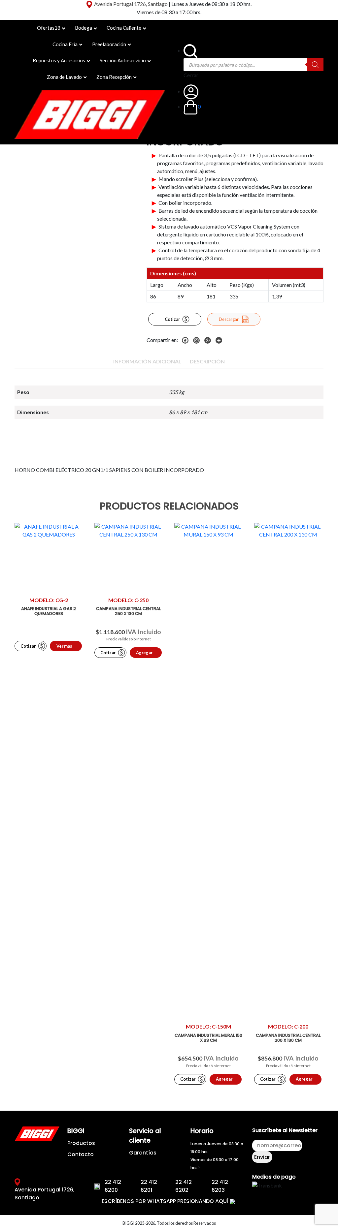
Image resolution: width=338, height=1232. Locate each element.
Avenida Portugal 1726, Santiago (131, 4)
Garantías (142, 1152)
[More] (220, 340)
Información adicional (147, 361)
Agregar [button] (144, 652)
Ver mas (64, 646)
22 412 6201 (149, 1186)
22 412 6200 (113, 1186)
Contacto (80, 1154)
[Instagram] (198, 340)
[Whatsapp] (209, 340)
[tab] (147, 361)
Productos (81, 1143)
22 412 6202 (183, 1186)
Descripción (207, 361)
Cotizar (172, 319)
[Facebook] (187, 340)
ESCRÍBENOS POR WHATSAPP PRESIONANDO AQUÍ (166, 1201)
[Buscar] (315, 64)
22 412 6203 (220, 1186)
